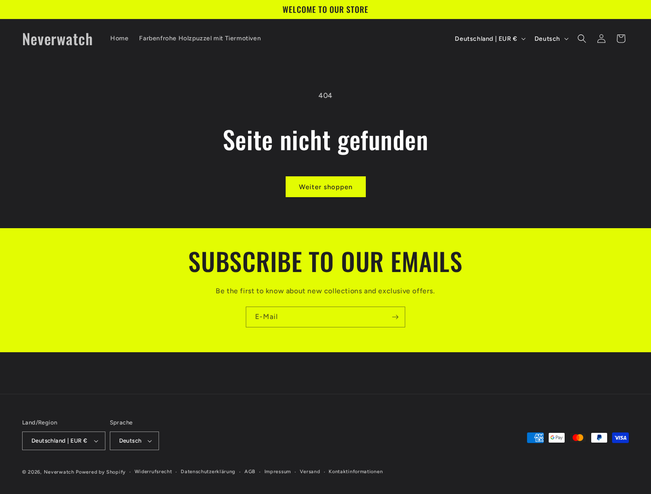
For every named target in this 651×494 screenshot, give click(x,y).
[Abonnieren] (395, 317)
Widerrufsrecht (153, 472)
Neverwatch (59, 472)
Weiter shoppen (326, 187)
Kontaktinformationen (356, 472)
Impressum (277, 472)
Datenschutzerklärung (208, 472)
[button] (582, 38)
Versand (310, 472)
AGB (250, 472)
